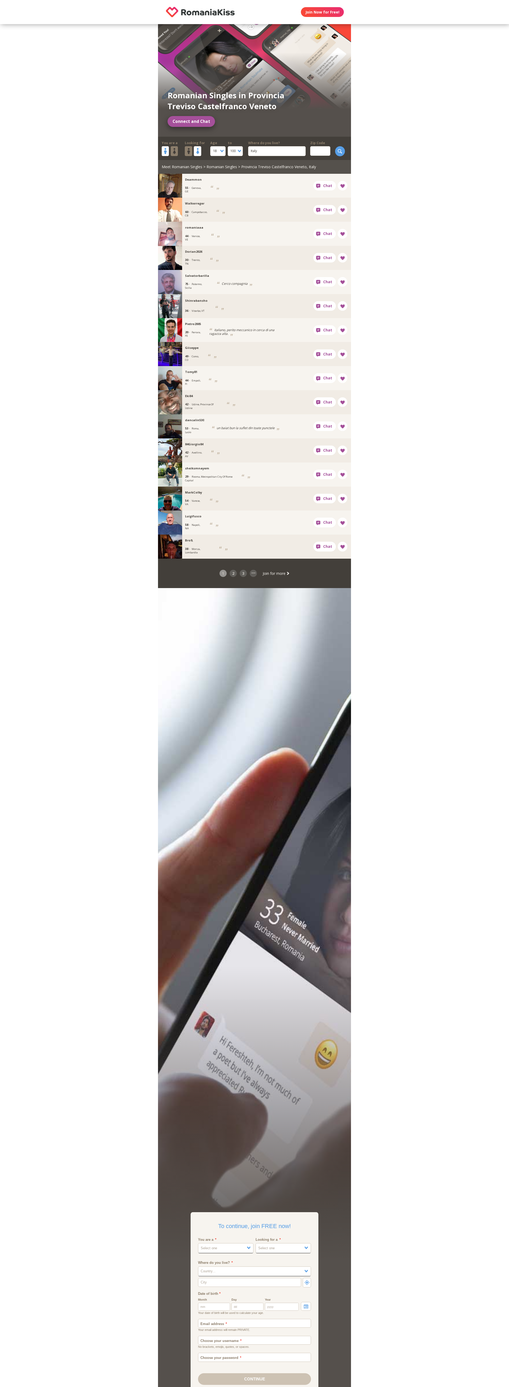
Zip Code (317, 143)
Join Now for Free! (322, 12)
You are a (170, 143)
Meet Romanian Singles (182, 166)
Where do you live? (264, 143)
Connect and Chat (191, 121)
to (230, 143)
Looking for (195, 143)
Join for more (275, 573)
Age (213, 143)
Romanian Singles (222, 166)
